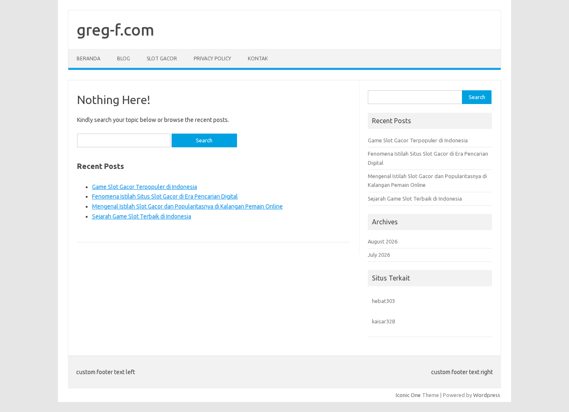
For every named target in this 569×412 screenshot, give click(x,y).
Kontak (258, 58)
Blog (123, 58)
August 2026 (382, 241)
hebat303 (383, 301)
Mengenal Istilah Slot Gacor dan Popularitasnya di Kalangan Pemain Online (187, 206)
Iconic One (408, 395)
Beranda (88, 58)
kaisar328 (383, 321)
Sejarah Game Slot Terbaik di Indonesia (141, 216)
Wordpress (486, 395)
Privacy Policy (212, 58)
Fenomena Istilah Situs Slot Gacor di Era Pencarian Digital (165, 196)
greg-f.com (115, 29)
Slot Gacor (162, 58)
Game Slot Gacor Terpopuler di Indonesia (144, 187)
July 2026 (379, 255)
